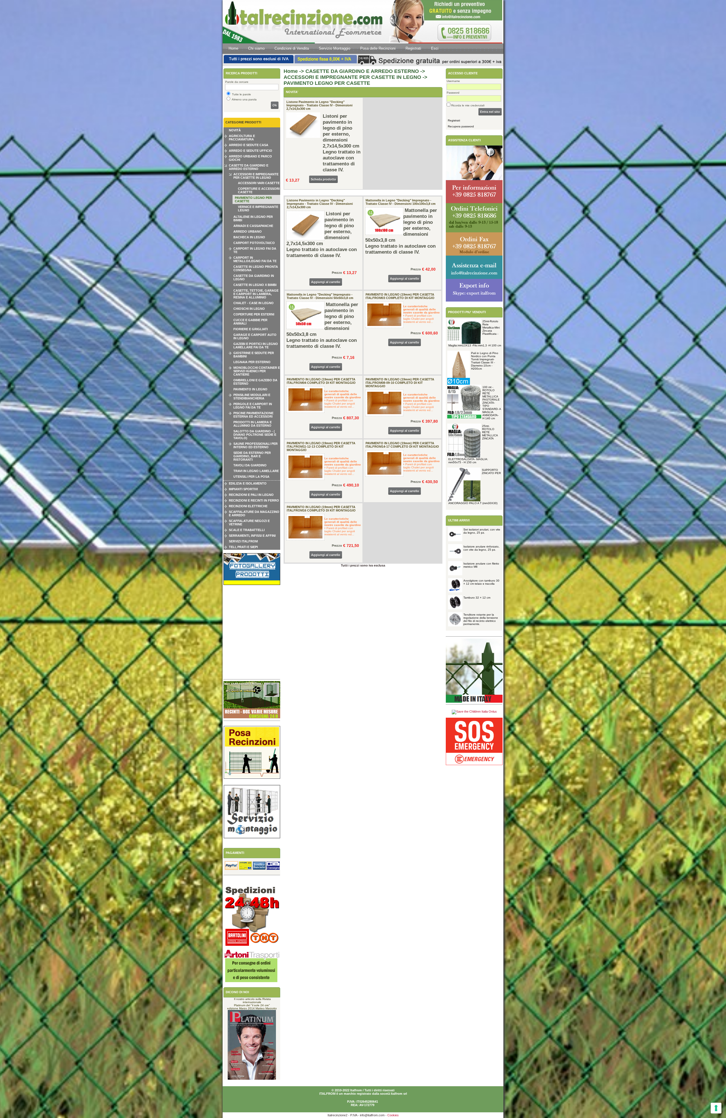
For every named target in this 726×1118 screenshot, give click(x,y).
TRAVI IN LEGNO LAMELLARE (256, 471)
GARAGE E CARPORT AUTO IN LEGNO (255, 336)
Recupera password (461, 126)
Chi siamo (256, 48)
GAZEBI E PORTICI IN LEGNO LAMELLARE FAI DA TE (255, 345)
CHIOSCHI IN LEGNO (249, 308)
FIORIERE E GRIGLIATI (250, 329)
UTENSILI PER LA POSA (251, 476)
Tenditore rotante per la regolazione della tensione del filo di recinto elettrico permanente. (480, 619)
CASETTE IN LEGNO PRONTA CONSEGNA (255, 268)
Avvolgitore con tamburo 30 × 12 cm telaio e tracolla (481, 582)
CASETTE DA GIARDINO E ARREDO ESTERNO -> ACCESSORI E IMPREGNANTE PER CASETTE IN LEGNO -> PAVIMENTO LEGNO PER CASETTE (355, 77)
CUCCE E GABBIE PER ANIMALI (250, 321)
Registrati (413, 48)
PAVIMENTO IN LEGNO (250, 389)
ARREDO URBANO (247, 231)
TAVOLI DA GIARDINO (250, 465)
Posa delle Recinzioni (378, 48)
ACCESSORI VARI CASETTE (259, 183)
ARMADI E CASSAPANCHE (253, 226)
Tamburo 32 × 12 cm (476, 597)
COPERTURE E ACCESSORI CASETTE (259, 190)
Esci (434, 48)
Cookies (393, 1115)
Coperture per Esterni (253, 314)
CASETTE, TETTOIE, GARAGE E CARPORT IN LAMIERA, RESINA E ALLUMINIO (255, 294)
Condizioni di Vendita (292, 48)
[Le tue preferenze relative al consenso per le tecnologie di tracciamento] (716, 1108)
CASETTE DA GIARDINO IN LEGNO (253, 277)
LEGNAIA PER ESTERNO (252, 362)
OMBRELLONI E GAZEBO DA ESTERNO (255, 381)
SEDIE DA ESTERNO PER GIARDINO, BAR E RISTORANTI (252, 456)
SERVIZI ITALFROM (243, 541)
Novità (235, 130)
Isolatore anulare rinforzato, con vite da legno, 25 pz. (481, 548)
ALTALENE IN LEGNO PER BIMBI (253, 218)
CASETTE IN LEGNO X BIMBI (255, 285)
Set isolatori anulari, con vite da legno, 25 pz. (481, 531)
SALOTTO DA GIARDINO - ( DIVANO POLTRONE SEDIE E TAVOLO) (254, 434)
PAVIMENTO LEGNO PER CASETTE (253, 199)
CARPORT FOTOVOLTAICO (254, 243)
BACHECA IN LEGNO (249, 237)
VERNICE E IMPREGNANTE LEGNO (258, 208)
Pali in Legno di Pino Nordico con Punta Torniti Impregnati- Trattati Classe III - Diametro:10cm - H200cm (484, 360)
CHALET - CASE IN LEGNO (253, 303)
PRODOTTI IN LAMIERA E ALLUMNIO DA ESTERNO (252, 423)
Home (233, 48)
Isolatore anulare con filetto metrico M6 (481, 565)
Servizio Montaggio (334, 48)
